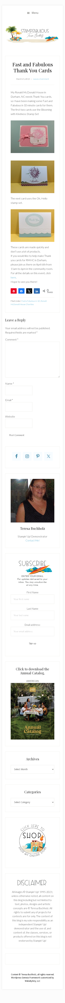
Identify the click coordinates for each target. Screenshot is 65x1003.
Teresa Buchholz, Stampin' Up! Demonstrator (32, 34)
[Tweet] (29, 290)
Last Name (32, 608)
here (13, 277)
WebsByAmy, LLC (32, 981)
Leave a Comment (41, 79)
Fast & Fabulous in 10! (31, 301)
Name (9, 383)
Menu (35, 12)
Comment (11, 339)
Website (10, 416)
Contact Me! (33, 540)
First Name (32, 592)
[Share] (21, 290)
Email (9, 400)
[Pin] (13, 290)
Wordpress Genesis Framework (25, 978)
